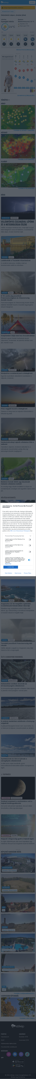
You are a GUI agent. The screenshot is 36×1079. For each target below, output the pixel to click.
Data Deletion (8, 573)
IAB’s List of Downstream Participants (20, 531)
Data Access (18, 573)
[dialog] (18, 539)
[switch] (29, 539)
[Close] (32, 506)
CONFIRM (11, 567)
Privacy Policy (27, 573)
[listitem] (18, 536)
